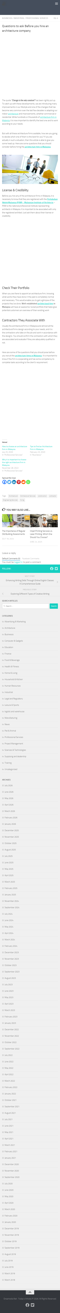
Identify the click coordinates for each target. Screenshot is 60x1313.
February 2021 (11, 1151)
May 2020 (9, 1196)
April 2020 (9, 1203)
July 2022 (9, 1055)
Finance (8, 653)
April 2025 (9, 875)
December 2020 (12, 1164)
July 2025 (9, 856)
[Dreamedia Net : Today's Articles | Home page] (5, 3)
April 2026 (9, 804)
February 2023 (11, 1016)
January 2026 (10, 824)
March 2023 (10, 1010)
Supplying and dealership (15, 756)
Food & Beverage (12, 660)
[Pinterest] (19, 482)
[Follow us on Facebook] (51, 568)
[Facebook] (4, 482)
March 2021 (10, 1145)
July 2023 (9, 984)
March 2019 (10, 1273)
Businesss (7, 18)
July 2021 (9, 1119)
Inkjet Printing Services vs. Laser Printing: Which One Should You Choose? (41, 534)
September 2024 (12, 907)
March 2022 (10, 1081)
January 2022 (10, 1093)
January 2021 (10, 1158)
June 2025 (9, 862)
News (7, 724)
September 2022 (12, 1048)
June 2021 (9, 1126)
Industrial (19, 18)
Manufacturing (11, 718)
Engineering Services (10, 500)
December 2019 (12, 1228)
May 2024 (9, 926)
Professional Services (37, 18)
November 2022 (12, 1036)
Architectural (13, 496)
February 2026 (11, 817)
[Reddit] (23, 482)
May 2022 (9, 1068)
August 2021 (10, 1113)
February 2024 (11, 946)
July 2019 (9, 1260)
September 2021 (12, 1106)
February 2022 (11, 1087)
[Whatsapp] (28, 482)
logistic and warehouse (14, 711)
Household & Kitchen (14, 679)
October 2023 (10, 965)
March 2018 (10, 1280)
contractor (52, 496)
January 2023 (10, 1023)
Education (9, 647)
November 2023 (12, 959)
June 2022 (9, 1061)
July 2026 (9, 785)
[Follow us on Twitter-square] (56, 568)
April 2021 (9, 1138)
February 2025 (11, 888)
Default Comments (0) (11, 558)
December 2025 (12, 830)
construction (42, 496)
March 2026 (10, 811)
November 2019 (12, 1235)
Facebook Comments (30, 558)
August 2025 (10, 849)
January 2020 (10, 1222)
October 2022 (10, 1042)
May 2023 (9, 997)
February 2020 (11, 1215)
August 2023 (10, 978)
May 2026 (9, 798)
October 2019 (10, 1241)
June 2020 (9, 1190)
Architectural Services (27, 496)
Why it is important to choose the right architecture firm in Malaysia (14, 462)
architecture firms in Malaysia (28, 355)
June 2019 (9, 1267)
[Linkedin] (14, 482)
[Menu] (56, 3)
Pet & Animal (10, 731)
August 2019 (10, 1254)
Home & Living (11, 673)
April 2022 (9, 1074)
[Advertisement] (31, 10)
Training (8, 763)
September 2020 (12, 1177)
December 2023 (12, 952)
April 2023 (9, 1004)
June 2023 (9, 991)
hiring (22, 500)
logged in (18, 562)
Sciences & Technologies (15, 750)
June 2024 (9, 920)
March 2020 (10, 1209)
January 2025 (10, 894)
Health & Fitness (12, 666)
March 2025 (10, 882)
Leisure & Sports (12, 705)
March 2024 (10, 939)
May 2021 (9, 1132)
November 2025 (12, 837)
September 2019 (12, 1248)
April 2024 (9, 933)
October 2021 (10, 1100)
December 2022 (12, 1029)
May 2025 (9, 869)
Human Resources (13, 686)
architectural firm (45, 303)
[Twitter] (9, 482)
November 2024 (12, 901)
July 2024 (9, 914)
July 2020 (9, 1183)
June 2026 (9, 792)
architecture (13, 114)
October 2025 (10, 843)
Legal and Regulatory (14, 698)
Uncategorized (11, 769)
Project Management (14, 743)
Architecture (10, 628)
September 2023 (12, 971)
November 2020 (12, 1170)
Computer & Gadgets (14, 641)
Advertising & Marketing (15, 621)
